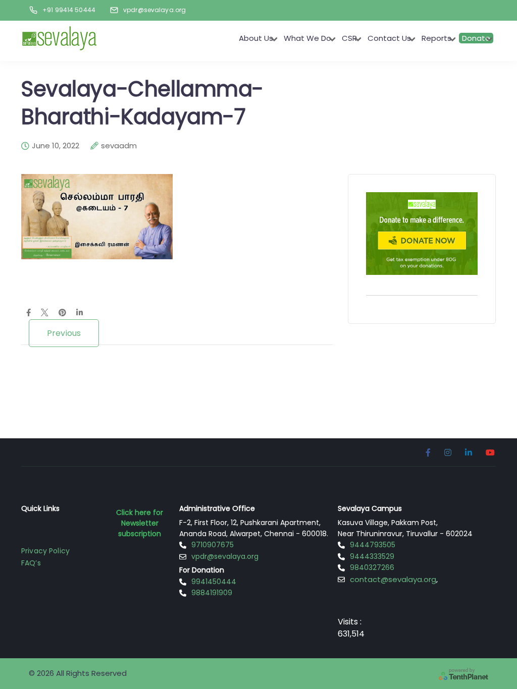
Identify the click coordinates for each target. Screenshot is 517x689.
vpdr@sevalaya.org (224, 556)
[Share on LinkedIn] (79, 313)
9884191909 (211, 593)
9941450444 (213, 582)
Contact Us (389, 38)
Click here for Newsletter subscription (139, 523)
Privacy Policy (45, 551)
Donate (476, 38)
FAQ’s (31, 563)
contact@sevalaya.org (393, 579)
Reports (436, 38)
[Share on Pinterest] (62, 313)
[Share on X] (44, 313)
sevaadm (119, 146)
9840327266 (372, 567)
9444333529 (372, 556)
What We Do (307, 38)
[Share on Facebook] (28, 313)
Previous (64, 333)
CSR (349, 38)
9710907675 (212, 545)
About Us (256, 38)
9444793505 (372, 545)
